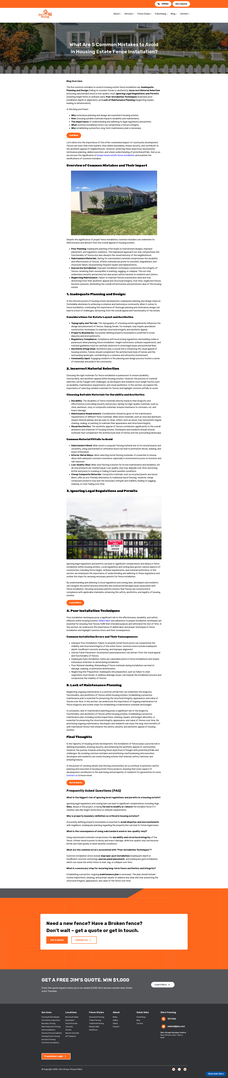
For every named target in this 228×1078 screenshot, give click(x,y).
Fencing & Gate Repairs (50, 1017)
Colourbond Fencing (96, 1017)
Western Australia (72, 1033)
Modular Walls (94, 1027)
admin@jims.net (176, 1026)
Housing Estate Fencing (51, 1036)
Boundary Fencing (48, 1023)
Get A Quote (57, 940)
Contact (140, 1023)
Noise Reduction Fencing (51, 1027)
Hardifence (93, 1030)
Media (115, 1017)
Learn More (161, 984)
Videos (115, 1023)
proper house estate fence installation (116, 155)
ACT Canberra (70, 1036)
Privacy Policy (76, 1069)
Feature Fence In (48, 1033)
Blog (138, 1020)
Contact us (71, 775)
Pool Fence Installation (50, 1043)
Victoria (68, 1030)
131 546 (171, 1018)
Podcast (116, 1027)
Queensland (69, 1020)
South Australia (71, 1023)
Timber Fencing (95, 1020)
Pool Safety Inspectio (50, 1020)
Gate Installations (48, 1030)
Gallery (115, 1020)
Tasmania (69, 1027)
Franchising (141, 1017)
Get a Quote (181, 4)
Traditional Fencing (96, 1023)
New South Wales (71, 1017)
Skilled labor (104, 620)
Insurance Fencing (48, 1039)
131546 (165, 4)
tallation (58, 1033)
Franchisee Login (53, 1056)
